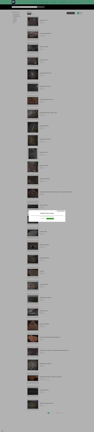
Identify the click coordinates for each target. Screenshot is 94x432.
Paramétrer (43, 218)
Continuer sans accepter (61, 211)
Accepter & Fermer (50, 218)
